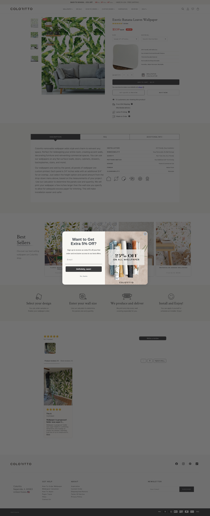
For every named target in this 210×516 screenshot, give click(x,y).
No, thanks (83, 276)
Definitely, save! (83, 269)
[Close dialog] (145, 234)
